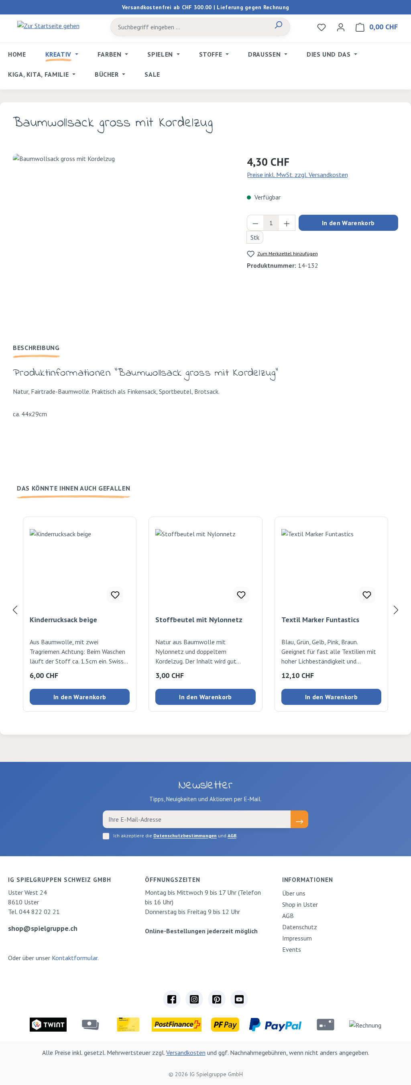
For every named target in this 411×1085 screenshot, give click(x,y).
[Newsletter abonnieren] (299, 819)
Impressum (297, 938)
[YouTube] (239, 999)
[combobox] (189, 27)
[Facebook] (172, 999)
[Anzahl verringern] (255, 223)
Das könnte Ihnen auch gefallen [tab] (73, 488)
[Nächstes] (396, 609)
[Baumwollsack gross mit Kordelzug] (122, 240)
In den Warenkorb (348, 223)
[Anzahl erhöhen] (287, 223)
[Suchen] (278, 27)
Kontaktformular (75, 958)
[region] (122, 240)
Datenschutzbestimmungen (185, 836)
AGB (232, 836)
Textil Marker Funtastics (320, 619)
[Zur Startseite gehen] (48, 25)
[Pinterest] (217, 999)
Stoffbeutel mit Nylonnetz (198, 619)
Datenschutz (299, 927)
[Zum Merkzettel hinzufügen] (115, 595)
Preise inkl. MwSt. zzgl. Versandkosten (297, 175)
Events (291, 949)
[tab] (36, 347)
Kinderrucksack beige (63, 619)
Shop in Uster (300, 904)
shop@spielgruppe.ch (42, 928)
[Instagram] (194, 999)
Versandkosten (186, 1052)
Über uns (293, 893)
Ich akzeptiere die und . (175, 836)
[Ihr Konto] (340, 27)
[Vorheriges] (15, 609)
